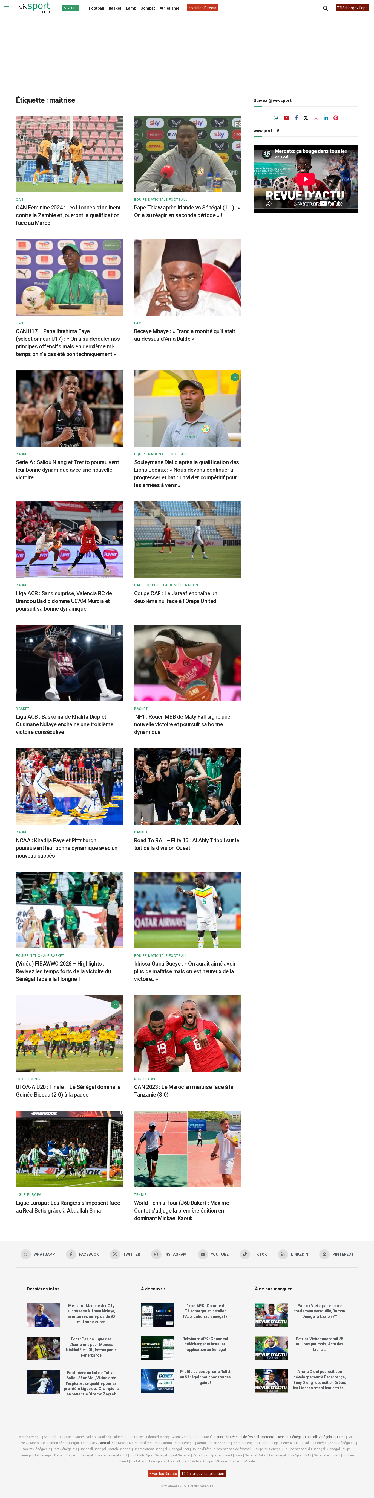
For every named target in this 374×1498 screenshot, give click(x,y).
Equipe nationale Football (160, 199)
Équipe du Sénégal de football (236, 1437)
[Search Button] (325, 8)
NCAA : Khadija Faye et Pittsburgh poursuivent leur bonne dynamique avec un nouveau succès (66, 848)
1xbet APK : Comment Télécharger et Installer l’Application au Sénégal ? (205, 1311)
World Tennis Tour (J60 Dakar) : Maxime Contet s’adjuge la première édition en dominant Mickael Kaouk (181, 1211)
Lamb (131, 8)
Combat (147, 8)
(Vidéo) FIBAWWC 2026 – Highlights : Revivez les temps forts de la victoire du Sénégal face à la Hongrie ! (63, 971)
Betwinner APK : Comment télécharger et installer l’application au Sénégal (205, 1344)
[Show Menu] (6, 8)
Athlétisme (169, 8)
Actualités (108, 1443)
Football (96, 8)
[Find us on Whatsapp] (276, 118)
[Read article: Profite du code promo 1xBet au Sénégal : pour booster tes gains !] (157, 1381)
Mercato (267, 1437)
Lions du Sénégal (290, 1437)
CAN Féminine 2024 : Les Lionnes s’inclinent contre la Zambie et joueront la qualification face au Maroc (68, 215)
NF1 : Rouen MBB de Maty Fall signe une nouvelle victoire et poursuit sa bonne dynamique (182, 724)
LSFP (297, 1443)
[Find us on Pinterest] (335, 118)
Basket (115, 8)
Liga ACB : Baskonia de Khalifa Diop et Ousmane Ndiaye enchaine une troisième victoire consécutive (64, 724)
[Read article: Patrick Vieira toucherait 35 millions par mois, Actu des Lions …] (271, 1348)
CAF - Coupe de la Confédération (166, 585)
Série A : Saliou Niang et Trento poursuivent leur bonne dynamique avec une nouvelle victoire (67, 470)
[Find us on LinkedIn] (326, 118)
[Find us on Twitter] (305, 118)
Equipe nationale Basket (40, 955)
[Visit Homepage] (34, 8)
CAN (19, 199)
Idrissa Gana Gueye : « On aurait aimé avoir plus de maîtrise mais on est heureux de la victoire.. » (185, 971)
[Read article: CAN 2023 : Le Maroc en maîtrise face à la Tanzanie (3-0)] (187, 1033)
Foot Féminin (28, 1079)
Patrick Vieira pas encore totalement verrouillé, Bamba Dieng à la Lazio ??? (319, 1311)
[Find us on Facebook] (296, 118)
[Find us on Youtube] (286, 118)
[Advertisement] (187, 52)
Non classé (145, 1079)
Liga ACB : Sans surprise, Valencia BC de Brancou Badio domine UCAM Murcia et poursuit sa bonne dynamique (64, 601)
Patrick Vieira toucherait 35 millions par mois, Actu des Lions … (319, 1344)
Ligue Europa (28, 1194)
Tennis (140, 1194)
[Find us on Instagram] (316, 118)
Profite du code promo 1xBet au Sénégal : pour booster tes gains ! (205, 1377)
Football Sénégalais (320, 1437)
